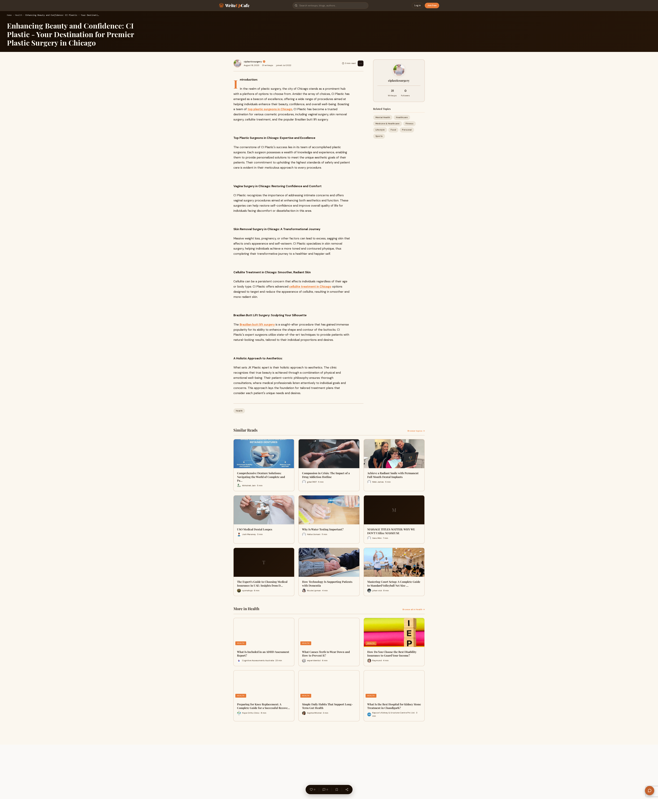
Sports (379, 136)
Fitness (409, 123)
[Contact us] (649, 790)
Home (9, 15)
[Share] (347, 789)
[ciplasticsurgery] (237, 63)
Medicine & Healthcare (388, 123)
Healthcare (402, 117)
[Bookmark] (336, 789)
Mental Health (383, 117)
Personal (406, 129)
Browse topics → (416, 430)
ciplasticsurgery (253, 61)
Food (393, 129)
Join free (432, 5)
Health (18, 15)
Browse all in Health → (414, 609)
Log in (417, 5)
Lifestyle (380, 129)
